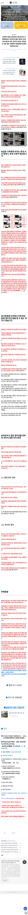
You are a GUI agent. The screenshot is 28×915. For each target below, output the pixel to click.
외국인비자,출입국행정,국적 (9, 59)
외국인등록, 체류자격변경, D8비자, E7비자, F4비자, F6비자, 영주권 (9, 62)
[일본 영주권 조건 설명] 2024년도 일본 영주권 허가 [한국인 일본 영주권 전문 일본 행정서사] (10, 845)
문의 (5, 728)
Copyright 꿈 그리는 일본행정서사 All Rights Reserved (14, 892)
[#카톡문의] (21, 29)
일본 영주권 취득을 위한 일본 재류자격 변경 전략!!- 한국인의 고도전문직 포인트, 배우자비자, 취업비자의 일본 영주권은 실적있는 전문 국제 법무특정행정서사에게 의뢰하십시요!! (10, 849)
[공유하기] (7, 833)
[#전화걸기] (7, 30)
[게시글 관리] (9, 833)
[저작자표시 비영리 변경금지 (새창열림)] (19, 833)
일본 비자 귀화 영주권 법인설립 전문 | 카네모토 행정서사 (10, 861)
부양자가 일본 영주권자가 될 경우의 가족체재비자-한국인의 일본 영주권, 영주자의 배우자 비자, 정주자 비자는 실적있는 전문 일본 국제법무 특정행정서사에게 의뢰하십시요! (14, 41)
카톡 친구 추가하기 (8, 755)
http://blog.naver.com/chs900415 (12, 57)
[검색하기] (25, 2)
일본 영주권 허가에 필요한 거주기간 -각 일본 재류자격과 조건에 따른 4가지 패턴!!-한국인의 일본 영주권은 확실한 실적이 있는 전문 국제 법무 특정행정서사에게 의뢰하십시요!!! (10, 847)
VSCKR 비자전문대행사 (9, 70)
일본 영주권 (14, 34)
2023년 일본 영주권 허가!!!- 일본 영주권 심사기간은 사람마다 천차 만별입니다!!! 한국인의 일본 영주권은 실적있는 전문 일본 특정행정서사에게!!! (10, 851)
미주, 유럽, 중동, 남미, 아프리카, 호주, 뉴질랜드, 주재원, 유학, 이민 (9, 73)
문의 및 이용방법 (15, 697)
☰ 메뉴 (2, 2)
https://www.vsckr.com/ (11, 68)
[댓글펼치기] (3, 855)
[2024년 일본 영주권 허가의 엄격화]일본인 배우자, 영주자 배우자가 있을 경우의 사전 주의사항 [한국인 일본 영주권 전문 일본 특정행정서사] (10, 843)
